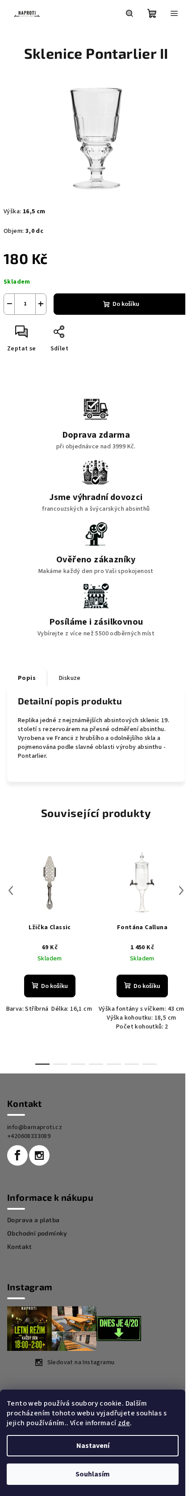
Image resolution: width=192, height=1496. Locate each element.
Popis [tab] (27, 678)
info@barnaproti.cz (34, 1127)
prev (11, 890)
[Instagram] (39, 1155)
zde (124, 1423)
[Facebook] (17, 1155)
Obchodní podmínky (37, 1233)
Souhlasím (92, 1474)
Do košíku (126, 304)
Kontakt (19, 1247)
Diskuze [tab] (70, 678)
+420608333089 (28, 1136)
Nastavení (92, 1446)
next (181, 890)
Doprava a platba (33, 1220)
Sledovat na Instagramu (81, 1362)
